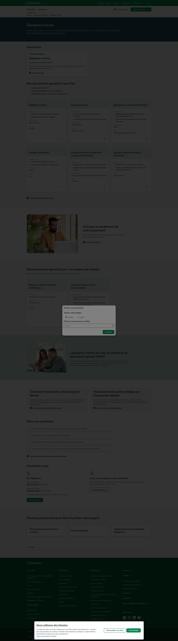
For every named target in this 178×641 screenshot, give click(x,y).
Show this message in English (46, 636)
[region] (89, 630)
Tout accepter (133, 630)
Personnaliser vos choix (114, 630)
